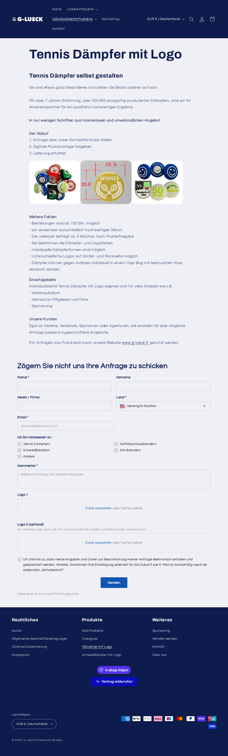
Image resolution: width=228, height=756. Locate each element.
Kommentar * (27, 465)
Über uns (159, 655)
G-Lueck (29, 740)
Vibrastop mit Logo (97, 646)
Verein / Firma (28, 397)
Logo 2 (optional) (30, 524)
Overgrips (90, 638)
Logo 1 (22, 494)
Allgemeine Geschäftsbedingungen (40, 638)
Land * (121, 397)
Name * (23, 377)
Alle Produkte (92, 630)
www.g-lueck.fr (135, 343)
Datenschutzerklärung (29, 646)
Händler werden (164, 638)
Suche (17, 630)
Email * (22, 417)
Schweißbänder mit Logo (101, 655)
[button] (82, 9)
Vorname (123, 377)
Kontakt (158, 646)
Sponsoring (161, 630)
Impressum (21, 655)
